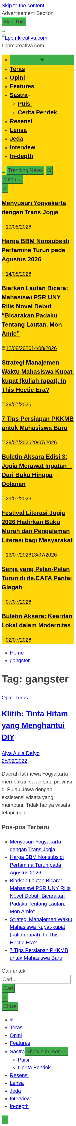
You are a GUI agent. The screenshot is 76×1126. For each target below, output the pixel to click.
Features (22, 86)
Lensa (18, 130)
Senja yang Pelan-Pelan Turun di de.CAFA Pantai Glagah (37, 578)
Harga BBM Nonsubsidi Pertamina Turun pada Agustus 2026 (35, 250)
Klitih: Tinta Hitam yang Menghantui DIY (35, 725)
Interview (22, 147)
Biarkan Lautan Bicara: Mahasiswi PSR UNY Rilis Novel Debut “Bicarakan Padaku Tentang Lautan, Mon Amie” (40, 896)
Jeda (16, 138)
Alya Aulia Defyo (21, 753)
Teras (17, 69)
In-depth (21, 156)
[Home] (42, 60)
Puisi (25, 103)
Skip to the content (23, 5)
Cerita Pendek (37, 112)
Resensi (21, 121)
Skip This (14, 21)
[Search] (49, 170)
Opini (17, 77)
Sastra (19, 95)
